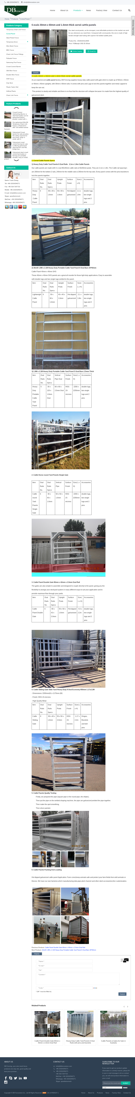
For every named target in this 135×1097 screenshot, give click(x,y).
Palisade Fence (11, 58)
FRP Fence (10, 79)
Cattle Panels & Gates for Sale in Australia (113, 1042)
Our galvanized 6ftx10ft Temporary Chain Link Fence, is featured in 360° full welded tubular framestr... (16, 125)
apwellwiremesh (15, 196)
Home (52, 10)
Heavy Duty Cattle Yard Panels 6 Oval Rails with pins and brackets (80, 1042)
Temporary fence (12, 42)
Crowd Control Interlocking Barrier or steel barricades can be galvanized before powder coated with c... (20, 115)
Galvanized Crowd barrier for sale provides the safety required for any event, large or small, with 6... (20, 135)
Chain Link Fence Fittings (14, 54)
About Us (64, 10)
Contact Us (117, 10)
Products (77, 10)
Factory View (101, 10)
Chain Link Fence (12, 95)
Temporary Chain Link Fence (16, 29)
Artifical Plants (11, 91)
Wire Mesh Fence (12, 46)
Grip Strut (9, 83)
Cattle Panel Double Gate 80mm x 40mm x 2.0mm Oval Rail (65, 947)
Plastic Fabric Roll (12, 87)
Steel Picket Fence (12, 38)
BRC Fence (10, 50)
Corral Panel (25, 19)
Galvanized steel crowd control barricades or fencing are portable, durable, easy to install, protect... (16, 155)
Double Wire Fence (12, 75)
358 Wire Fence (11, 70)
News (88, 10)
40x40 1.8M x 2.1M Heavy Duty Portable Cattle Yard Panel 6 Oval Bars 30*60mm (69, 950)
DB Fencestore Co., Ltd (20, 1093)
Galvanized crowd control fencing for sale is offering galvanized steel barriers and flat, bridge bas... (20, 145)
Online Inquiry (77, 51)
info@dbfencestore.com (31, 2)
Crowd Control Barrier (13, 66)
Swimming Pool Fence (13, 62)
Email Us (93, 51)
